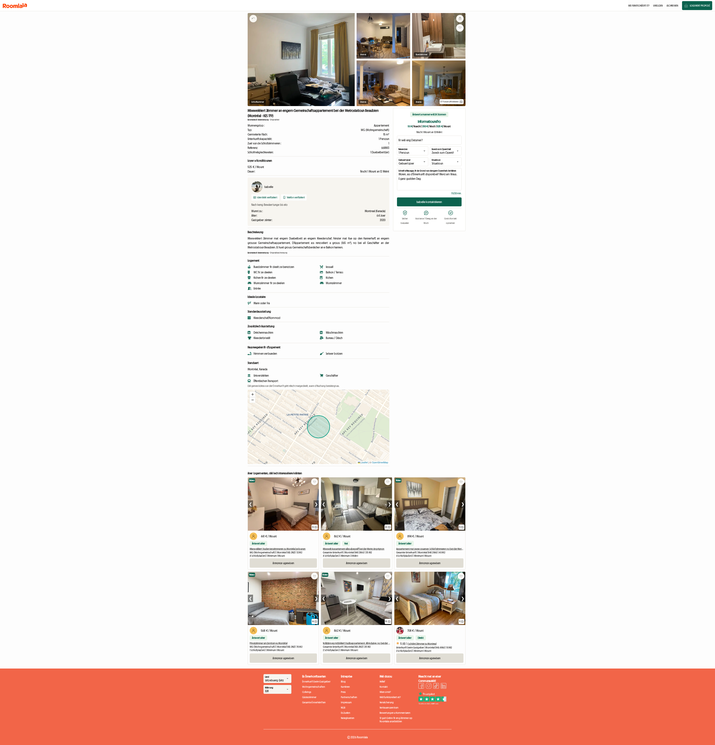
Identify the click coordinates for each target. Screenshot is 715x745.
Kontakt (384, 686)
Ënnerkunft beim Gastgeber (316, 681)
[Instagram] (428, 686)
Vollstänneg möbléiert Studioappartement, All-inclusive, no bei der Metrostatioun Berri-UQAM (368, 643)
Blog (343, 681)
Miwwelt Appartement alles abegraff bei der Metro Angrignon (353, 549)
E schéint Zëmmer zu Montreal (422, 643)
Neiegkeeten (347, 718)
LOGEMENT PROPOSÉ (700, 5)
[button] (252, 394)
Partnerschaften (349, 697)
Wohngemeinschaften (313, 686)
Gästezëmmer (309, 697)
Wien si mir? (385, 692)
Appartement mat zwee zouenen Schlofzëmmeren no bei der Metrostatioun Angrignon (439, 549)
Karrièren (345, 686)
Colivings (306, 692)
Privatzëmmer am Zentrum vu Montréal (268, 643)
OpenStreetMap (380, 462)
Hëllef (382, 681)
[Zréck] (253, 23)
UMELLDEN (658, 5)
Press (343, 692)
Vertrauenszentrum (389, 707)
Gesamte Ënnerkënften (314, 702)
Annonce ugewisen (283, 563)
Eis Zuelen (345, 713)
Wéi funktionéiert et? (390, 697)
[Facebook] (421, 686)
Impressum (346, 702)
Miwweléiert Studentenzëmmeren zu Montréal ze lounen (278, 549)
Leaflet (364, 462)
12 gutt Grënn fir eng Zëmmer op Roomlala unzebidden (396, 720)
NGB (343, 707)
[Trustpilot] (432, 703)
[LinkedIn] (443, 686)
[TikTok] (436, 686)
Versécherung (387, 702)
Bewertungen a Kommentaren (395, 713)
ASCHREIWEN (672, 5)
